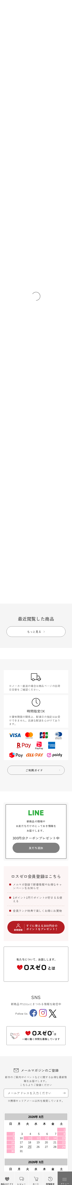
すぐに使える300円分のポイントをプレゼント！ (42, 927)
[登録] (64, 1093)
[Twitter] (52, 1014)
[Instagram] (43, 1015)
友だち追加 (36, 848)
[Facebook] (33, 1016)
